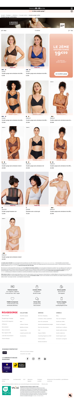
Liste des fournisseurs (7, 335)
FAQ (39, 330)
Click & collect (41, 338)
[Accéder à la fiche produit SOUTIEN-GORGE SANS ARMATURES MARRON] (12, 143)
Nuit (21, 321)
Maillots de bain (24, 327)
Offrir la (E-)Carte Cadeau (26, 351)
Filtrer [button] (4, 30)
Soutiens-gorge (24, 315)
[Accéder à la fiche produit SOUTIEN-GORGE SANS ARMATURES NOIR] (37, 143)
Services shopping (42, 315)
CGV (24, 379)
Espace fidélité (42, 333)
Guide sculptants (60, 333)
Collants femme (24, 324)
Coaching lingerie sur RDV (44, 335)
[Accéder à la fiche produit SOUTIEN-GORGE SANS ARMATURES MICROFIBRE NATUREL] (61, 189)
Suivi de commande (43, 321)
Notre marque (5, 315)
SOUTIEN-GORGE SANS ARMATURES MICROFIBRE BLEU (38, 73)
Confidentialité (17, 379)
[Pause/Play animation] (72, 8)
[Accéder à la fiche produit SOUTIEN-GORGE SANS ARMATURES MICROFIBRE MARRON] (61, 143)
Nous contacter (6, 329)
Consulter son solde (25, 353)
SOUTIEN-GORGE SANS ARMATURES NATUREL (11, 257)
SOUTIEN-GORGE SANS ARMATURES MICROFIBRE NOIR (13, 120)
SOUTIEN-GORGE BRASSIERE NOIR (9, 211)
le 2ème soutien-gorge (37, 11)
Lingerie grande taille (25, 333)
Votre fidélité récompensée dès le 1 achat (37, 7)
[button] (23, 35)
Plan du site (45, 384)
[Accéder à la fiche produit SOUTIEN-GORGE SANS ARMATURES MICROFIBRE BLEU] (37, 51)
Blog (57, 315)
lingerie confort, (13, 265)
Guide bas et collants (61, 327)
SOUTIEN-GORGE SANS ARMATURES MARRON (12, 166)
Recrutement (5, 327)
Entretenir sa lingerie (61, 338)
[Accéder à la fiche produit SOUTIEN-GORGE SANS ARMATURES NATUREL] (12, 234)
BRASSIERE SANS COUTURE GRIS (33, 211)
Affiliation (4, 324)
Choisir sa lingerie (60, 324)
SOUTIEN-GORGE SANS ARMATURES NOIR (35, 166)
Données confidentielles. (38, 395)
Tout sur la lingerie (61, 318)
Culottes (22, 318)
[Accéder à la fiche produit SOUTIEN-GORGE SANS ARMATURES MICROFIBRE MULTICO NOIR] (12, 51)
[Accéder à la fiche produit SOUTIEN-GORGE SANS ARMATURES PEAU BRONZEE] (61, 98)
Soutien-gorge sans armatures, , (48, 262)
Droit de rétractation (43, 327)
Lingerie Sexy (23, 330)
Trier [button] (72, 30)
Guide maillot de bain (61, 330)
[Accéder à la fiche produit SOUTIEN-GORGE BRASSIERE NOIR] (12, 189)
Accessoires (23, 335)
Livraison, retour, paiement (45, 318)
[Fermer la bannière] (72, 11)
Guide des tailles (60, 321)
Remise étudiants (42, 341)
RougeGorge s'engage (7, 318)
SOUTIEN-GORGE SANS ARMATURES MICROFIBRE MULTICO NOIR (15, 73)
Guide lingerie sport (61, 335)
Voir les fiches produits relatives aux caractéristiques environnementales (20, 384)
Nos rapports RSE (6, 332)
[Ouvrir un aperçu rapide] (23, 35)
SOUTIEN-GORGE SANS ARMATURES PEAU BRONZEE (61, 120)
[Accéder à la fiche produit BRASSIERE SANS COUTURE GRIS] (37, 189)
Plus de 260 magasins (7, 321)
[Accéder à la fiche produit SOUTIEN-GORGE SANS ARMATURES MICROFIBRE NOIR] (12, 98)
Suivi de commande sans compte (45, 324)
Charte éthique (6, 338)
